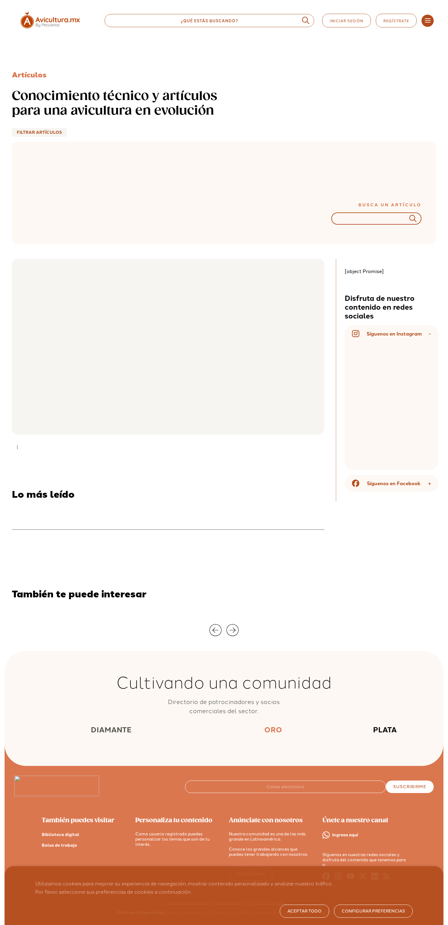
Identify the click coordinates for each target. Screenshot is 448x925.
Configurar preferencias (373, 911)
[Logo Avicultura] (55, 28)
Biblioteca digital (60, 834)
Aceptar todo (304, 911)
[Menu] (427, 21)
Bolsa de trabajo (59, 845)
